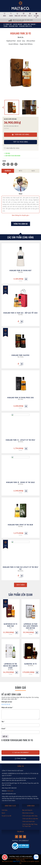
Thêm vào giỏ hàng (21, 134)
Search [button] (11, 15)
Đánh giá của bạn (6, 702)
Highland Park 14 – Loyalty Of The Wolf (20, 440)
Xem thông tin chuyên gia (20, 215)
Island (6, 26)
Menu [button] (4, 15)
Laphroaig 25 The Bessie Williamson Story (10, 666)
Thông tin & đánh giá (21, 224)
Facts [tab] (33, 171)
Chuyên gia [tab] (8, 171)
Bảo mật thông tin (27, 810)
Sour (20, 194)
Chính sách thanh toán (28, 821)
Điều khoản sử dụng (27, 813)
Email (3, 728)
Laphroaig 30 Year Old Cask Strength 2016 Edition (30, 626)
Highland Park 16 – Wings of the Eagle (20, 482)
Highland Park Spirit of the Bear (20, 525)
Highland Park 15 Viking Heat (20, 270)
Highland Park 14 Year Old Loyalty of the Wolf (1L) (20, 568)
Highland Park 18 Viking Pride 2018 (20, 397)
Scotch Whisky (17, 24)
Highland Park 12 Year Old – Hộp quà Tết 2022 (20, 313)
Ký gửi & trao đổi (6, 815)
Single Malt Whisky (29, 24)
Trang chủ (17, 15)
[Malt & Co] (20, 6)
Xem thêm (20, 585)
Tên (3, 721)
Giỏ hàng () (36, 16)
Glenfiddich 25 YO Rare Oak (10, 625)
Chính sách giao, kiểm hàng (29, 815)
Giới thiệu (23, 15)
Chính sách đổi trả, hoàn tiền (30, 818)
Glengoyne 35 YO (30, 664)
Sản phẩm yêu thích (12, 148)
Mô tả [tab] (20, 171)
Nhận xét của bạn (7, 707)
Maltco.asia (10, 790)
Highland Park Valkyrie (20, 355)
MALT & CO (16, 861)
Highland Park (13, 26)
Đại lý (30, 15)
